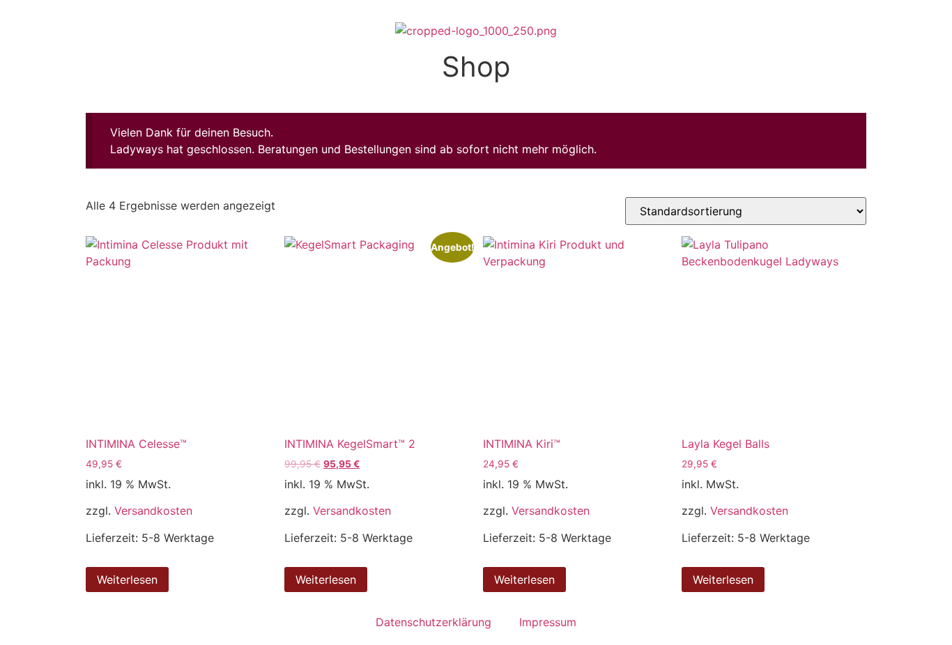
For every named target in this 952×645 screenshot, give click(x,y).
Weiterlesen (127, 579)
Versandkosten (153, 511)
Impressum (547, 622)
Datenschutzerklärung (433, 622)
